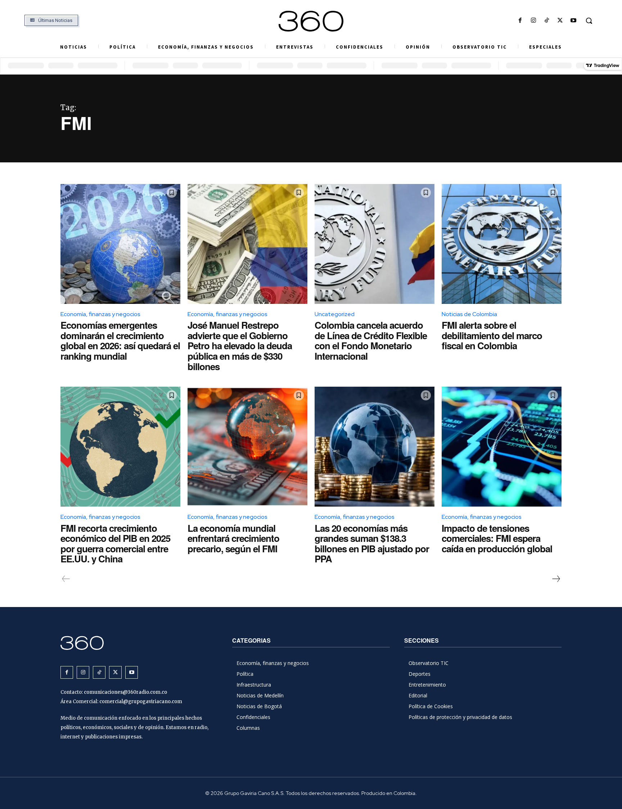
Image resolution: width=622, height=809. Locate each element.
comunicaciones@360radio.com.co (125, 692)
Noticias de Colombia (469, 314)
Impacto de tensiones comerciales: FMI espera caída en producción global (497, 538)
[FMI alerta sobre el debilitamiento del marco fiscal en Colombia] (502, 244)
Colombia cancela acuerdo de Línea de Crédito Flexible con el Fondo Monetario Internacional (371, 340)
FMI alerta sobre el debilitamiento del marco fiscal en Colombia (492, 335)
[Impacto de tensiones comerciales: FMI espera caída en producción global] (502, 447)
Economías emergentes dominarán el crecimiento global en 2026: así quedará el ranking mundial (120, 340)
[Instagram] (533, 21)
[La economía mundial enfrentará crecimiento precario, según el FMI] (247, 447)
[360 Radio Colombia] (311, 21)
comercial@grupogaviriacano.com (140, 701)
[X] (560, 21)
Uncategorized (335, 314)
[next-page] (556, 579)
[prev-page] (66, 579)
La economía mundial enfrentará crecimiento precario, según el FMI (233, 538)
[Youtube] (573, 21)
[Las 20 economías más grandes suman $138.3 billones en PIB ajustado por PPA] (374, 447)
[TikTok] (546, 21)
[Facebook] (520, 21)
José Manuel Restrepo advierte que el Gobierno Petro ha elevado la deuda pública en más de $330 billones (240, 345)
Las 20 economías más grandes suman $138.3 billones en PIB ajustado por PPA (372, 543)
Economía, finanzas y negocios (100, 314)
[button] (589, 20)
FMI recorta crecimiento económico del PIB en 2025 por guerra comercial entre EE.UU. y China (115, 543)
